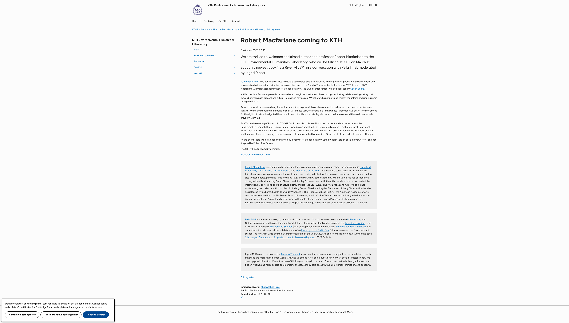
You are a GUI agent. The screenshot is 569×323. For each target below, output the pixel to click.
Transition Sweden (355, 223)
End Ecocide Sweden (281, 226)
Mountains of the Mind (308, 170)
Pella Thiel (250, 219)
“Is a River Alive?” (250, 81)
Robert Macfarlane (255, 167)
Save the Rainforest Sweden (351, 226)
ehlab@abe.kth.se (270, 286)
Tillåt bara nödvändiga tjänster (61, 314)
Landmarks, (251, 170)
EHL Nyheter (273, 29)
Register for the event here (255, 154)
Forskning (209, 21)
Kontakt (236, 21)
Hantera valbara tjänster (22, 314)
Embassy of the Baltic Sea (315, 230)
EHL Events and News (251, 29)
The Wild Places (281, 170)
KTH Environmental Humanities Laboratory (236, 5)
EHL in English (356, 5)
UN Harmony (354, 219)
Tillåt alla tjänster (95, 314)
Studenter (199, 61)
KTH (371, 5)
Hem (194, 21)
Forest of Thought (290, 254)
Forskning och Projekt (205, 55)
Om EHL (222, 21)
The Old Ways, (265, 170)
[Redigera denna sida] (242, 297)
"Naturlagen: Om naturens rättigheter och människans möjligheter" (280, 237)
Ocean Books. (357, 88)
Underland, (365, 167)
